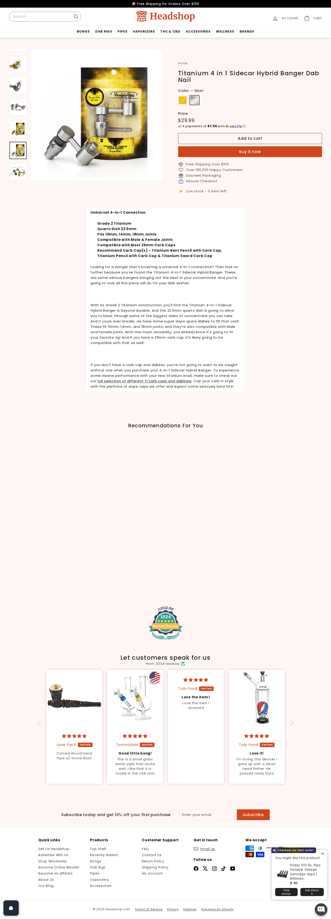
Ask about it (312, 891)
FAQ (145, 849)
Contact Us (152, 855)
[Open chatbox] (321, 909)
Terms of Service (149, 909)
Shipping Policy (155, 867)
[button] (250, 126)
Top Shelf (98, 849)
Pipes (122, 31)
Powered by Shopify (217, 909)
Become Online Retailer (58, 867)
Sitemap (190, 909)
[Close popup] (323, 853)
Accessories (198, 31)
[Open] (11, 908)
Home (183, 63)
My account (152, 873)
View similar (286, 891)
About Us (46, 879)
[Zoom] (97, 115)
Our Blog (46, 885)
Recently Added (104, 855)
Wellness (225, 31)
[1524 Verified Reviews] (165, 640)
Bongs (83, 31)
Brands (247, 31)
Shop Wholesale (52, 861)
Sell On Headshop (54, 849)
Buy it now (250, 151)
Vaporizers (144, 31)
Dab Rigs (103, 31)
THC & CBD (170, 31)
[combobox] (45, 17)
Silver (194, 100)
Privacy (173, 909)
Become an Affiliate (55, 873)
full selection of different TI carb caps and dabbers (144, 381)
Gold (182, 100)
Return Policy (153, 861)
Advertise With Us (53, 855)
